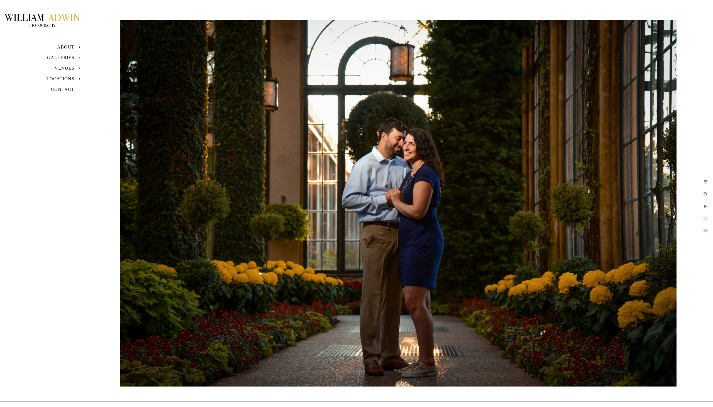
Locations (60, 78)
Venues (64, 68)
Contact (62, 89)
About (65, 47)
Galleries (60, 57)
